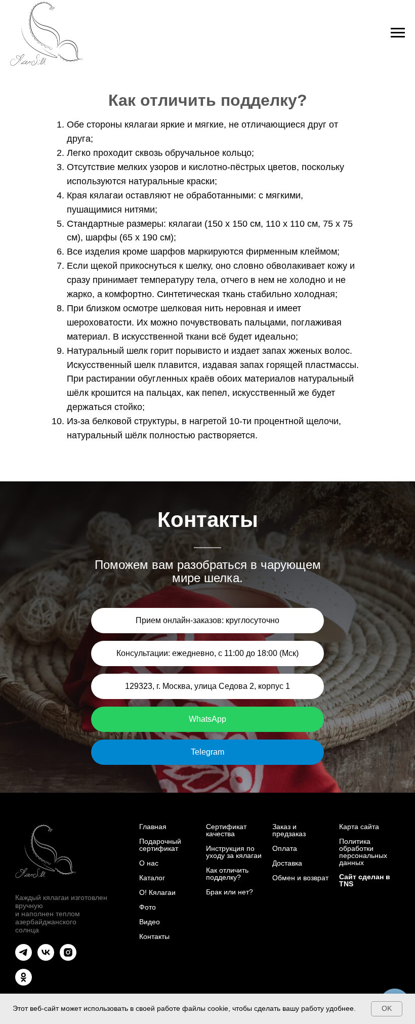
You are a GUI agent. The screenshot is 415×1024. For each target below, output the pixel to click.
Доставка (287, 863)
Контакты (154, 936)
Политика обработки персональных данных (363, 852)
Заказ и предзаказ (289, 830)
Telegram (207, 752)
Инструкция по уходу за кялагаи (234, 852)
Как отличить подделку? (227, 874)
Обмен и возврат (300, 877)
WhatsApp (207, 719)
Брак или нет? (229, 891)
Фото (147, 907)
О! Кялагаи (157, 892)
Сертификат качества (226, 830)
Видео (149, 921)
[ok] (23, 982)
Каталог (152, 877)
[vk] (45, 958)
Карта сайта (359, 826)
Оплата (284, 848)
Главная (153, 826)
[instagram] (68, 958)
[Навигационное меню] (398, 33)
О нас (148, 863)
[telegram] (23, 958)
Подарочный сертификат (160, 845)
